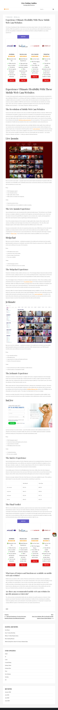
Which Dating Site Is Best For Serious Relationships (16, 641)
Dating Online (8, 665)
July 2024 (7, 697)
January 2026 (8, 692)
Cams (7, 608)
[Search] (53, 9)
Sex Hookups (8, 674)
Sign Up (12, 80)
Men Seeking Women (9, 638)
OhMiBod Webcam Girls (32, 389)
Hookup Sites (8, 668)
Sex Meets (7, 630)
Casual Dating (8, 662)
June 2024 (7, 700)
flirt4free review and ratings (25, 120)
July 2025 (7, 695)
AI (5, 656)
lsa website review (28, 281)
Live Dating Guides (29, 3)
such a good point (38, 294)
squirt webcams (36, 128)
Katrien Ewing (10, 16)
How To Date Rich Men (10, 632)
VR (5, 679)
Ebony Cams (13, 233)
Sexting (6, 677)
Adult (6, 653)
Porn (6, 671)
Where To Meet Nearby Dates (11, 635)
